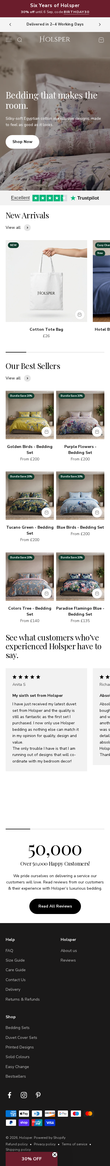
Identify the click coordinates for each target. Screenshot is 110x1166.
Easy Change (17, 1066)
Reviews (68, 960)
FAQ (9, 950)
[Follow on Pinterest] (38, 1095)
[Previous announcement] (10, 24)
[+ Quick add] (80, 314)
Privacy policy (45, 1144)
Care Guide (16, 970)
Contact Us (16, 980)
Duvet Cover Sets (21, 1037)
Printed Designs (20, 1047)
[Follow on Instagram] (24, 1095)
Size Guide (15, 960)
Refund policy (17, 1144)
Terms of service (74, 1144)
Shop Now (22, 141)
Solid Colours (18, 1057)
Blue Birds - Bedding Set (80, 527)
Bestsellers (16, 1076)
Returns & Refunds (23, 999)
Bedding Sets (18, 1027)
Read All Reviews (55, 906)
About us (69, 950)
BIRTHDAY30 (76, 12)
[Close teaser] (55, 1155)
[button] (32, 1159)
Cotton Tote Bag (46, 329)
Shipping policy (18, 1149)
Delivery (13, 989)
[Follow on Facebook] (9, 1095)
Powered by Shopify (49, 1137)
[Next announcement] (100, 24)
